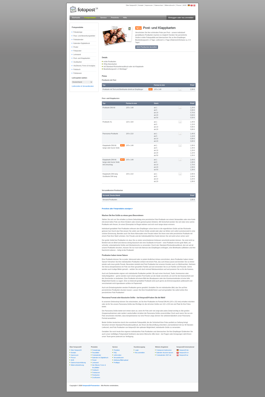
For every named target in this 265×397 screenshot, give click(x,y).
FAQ (115, 352)
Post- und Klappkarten (81, 58)
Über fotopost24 (131, 5)
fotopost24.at (183, 355)
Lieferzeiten (117, 355)
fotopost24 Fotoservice (91, 385)
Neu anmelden (140, 352)
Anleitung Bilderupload (121, 360)
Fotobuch (76, 69)
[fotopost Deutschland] (189, 5)
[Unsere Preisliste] (115, 17)
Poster (75, 47)
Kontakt (140, 5)
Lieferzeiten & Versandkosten (83, 86)
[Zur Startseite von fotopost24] (84, 9)
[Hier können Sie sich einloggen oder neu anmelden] (180, 17)
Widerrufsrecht (170, 5)
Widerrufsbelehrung (77, 365)
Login (137, 350)
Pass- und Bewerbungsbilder (84, 36)
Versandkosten (119, 357)
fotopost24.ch (184, 352)
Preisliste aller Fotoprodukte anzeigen (117, 209)
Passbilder (95, 352)
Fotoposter (77, 51)
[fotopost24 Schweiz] (191, 5)
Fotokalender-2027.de (163, 355)
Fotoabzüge (77, 32)
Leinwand (77, 54)
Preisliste (117, 350)
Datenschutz (158, 5)
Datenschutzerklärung (78, 362)
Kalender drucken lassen (164, 352)
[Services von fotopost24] (103, 17)
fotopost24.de (184, 350)
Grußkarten (77, 62)
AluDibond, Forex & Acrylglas (84, 66)
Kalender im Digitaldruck (100, 357)
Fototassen (77, 73)
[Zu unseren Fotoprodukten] (90, 17)
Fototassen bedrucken (164, 350)
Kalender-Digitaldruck (81, 43)
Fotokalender (78, 40)
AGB (184, 5)
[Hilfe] (125, 17)
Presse (178, 5)
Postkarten (96, 375)
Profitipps (117, 362)
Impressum (149, 5)
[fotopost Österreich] (194, 5)
